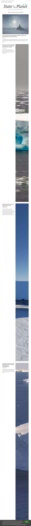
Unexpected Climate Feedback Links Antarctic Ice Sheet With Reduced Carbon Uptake (8, 45)
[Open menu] (29, 1)
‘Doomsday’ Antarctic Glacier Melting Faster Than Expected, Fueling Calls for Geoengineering (8, 365)
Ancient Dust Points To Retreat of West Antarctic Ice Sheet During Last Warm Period (14, 36)
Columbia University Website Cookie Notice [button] (19, 524)
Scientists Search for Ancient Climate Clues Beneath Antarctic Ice (8, 205)
